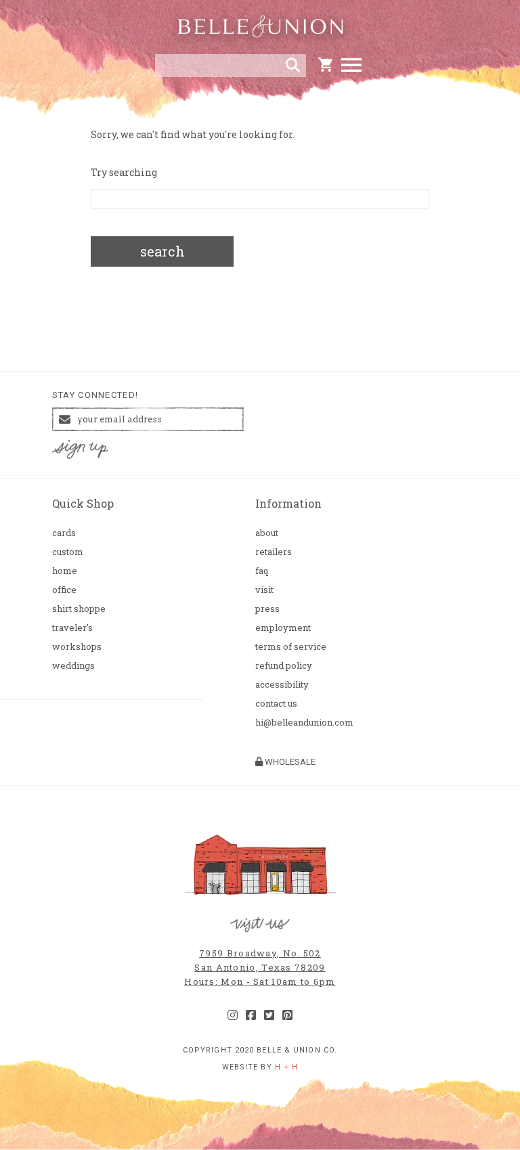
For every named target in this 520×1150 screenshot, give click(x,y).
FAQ (261, 571)
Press (267, 608)
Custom (67, 552)
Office (64, 589)
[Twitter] (269, 1015)
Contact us (276, 703)
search (162, 251)
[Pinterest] (287, 1015)
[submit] (293, 66)
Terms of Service (290, 646)
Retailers (273, 552)
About (266, 533)
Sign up (80, 450)
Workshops (77, 646)
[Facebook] (251, 1015)
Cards (64, 533)
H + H (287, 1067)
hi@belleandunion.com (304, 722)
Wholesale (289, 761)
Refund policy (283, 665)
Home (64, 571)
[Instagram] (233, 1015)
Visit (264, 589)
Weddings (73, 665)
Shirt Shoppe (79, 608)
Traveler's (72, 627)
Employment (283, 627)
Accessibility (282, 684)
